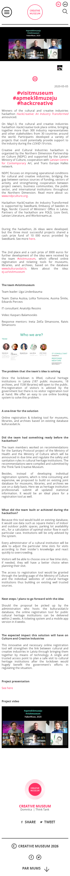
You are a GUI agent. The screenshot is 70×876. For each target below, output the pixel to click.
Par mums (31, 868)
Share (30, 822)
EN (65, 4)
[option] (35, 44)
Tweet (49, 822)
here (32, 239)
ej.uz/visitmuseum (13, 272)
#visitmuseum (26, 259)
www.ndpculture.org (15, 196)
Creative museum (35, 12)
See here (7, 688)
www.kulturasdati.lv (14, 268)
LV (58, 4)
